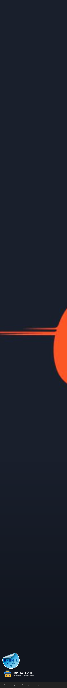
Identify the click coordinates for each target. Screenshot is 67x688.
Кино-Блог (22, 685)
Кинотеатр (23, 672)
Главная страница (9, 685)
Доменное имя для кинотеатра (38, 685)
